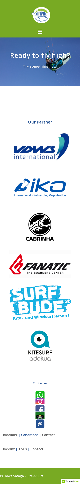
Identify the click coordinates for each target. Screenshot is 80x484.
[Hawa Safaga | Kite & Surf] (40, 14)
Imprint (9, 449)
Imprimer (10, 435)
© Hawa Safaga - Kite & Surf (21, 476)
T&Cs (22, 449)
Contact (48, 435)
